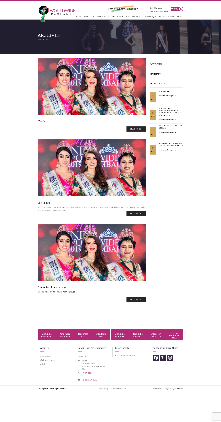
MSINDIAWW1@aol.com (91, 380)
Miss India (101, 17)
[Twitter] (163, 358)
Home (78, 17)
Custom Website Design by (161, 389)
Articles (43, 364)
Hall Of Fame (45, 356)
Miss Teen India (133, 17)
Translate (165, 11)
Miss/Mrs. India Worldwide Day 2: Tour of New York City (171, 144)
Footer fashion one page (52, 287)
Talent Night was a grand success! (170, 127)
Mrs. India (116, 17)
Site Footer (44, 202)
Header (42, 121)
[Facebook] (156, 358)
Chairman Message (47, 360)
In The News (169, 17)
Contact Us (82, 356)
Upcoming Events (153, 17)
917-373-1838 (87, 373)
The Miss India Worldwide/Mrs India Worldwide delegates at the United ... (170, 111)
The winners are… (167, 91)
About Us (88, 17)
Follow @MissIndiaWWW (125, 355)
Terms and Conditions (117, 389)
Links (179, 17)
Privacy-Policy (101, 389)
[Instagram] (170, 358)
